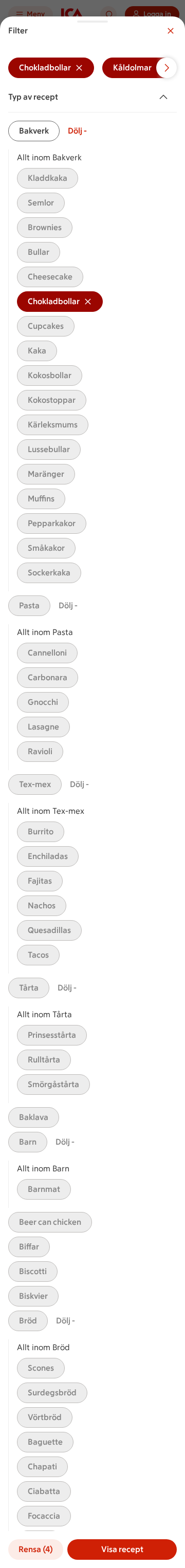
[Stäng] (170, 31)
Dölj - (77, 131)
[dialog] (92, 792)
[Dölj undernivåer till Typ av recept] (165, 97)
